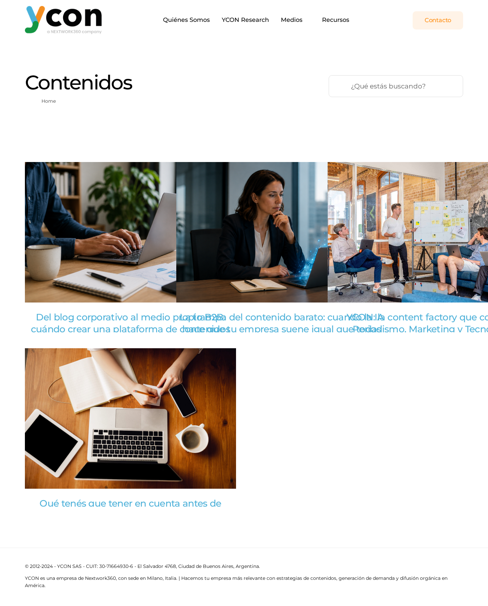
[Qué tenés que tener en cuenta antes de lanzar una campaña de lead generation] (130, 418)
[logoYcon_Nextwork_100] (63, 9)
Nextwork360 (100, 578)
